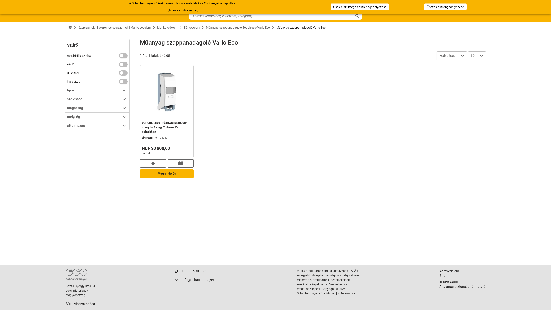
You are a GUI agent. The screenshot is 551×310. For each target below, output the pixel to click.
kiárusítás (73, 81)
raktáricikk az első (79, 55)
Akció (70, 64)
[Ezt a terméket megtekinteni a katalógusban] (181, 163)
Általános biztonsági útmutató (462, 287)
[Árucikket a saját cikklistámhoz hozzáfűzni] (153, 163)
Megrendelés (167, 173)
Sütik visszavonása (80, 304)
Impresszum (448, 281)
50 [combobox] (473, 56)
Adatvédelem (449, 271)
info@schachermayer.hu (200, 280)
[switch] (123, 55)
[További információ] (183, 10)
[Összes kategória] (70, 27)
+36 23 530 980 (194, 271)
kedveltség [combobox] (448, 56)
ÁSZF (443, 276)
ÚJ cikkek (73, 73)
